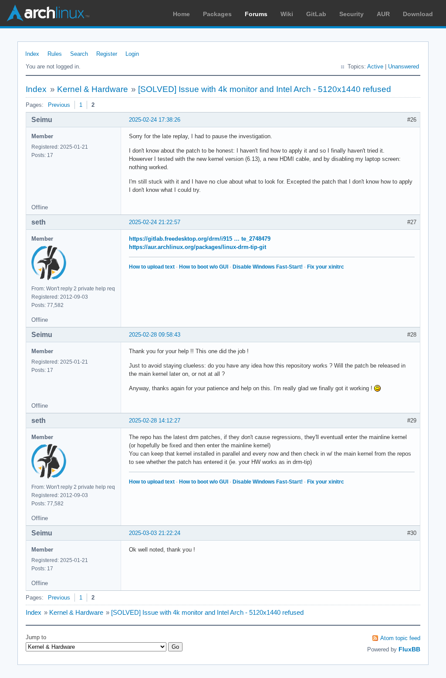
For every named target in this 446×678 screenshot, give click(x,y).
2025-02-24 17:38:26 (154, 119)
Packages (217, 13)
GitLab (316, 13)
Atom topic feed (400, 638)
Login (132, 54)
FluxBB (409, 649)
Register (106, 54)
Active (375, 66)
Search (79, 54)
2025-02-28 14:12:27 (154, 420)
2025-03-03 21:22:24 (154, 533)
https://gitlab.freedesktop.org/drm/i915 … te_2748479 (199, 238)
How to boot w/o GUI (203, 267)
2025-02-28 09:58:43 (154, 334)
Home (181, 13)
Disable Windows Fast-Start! (268, 267)
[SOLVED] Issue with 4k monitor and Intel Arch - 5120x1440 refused (264, 89)
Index (32, 54)
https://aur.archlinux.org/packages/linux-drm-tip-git (197, 247)
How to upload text (152, 267)
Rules (54, 54)
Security (351, 13)
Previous (59, 105)
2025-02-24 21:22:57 (154, 222)
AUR (383, 13)
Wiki (286, 13)
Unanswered (403, 66)
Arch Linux (48, 13)
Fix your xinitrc (325, 267)
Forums (256, 13)
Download (418, 13)
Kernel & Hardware (92, 89)
